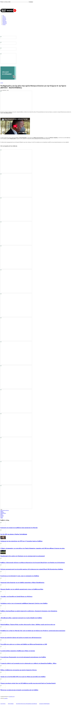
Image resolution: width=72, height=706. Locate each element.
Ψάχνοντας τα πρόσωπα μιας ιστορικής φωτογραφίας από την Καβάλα (19, 690)
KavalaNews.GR (11, 696)
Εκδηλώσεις (5, 23)
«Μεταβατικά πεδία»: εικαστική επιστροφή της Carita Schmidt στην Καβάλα (21, 617)
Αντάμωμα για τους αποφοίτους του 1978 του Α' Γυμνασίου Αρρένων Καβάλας (21, 541)
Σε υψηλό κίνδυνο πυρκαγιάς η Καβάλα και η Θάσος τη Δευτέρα (17, 650)
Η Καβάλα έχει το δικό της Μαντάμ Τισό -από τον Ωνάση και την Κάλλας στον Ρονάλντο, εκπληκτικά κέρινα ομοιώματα (32, 630)
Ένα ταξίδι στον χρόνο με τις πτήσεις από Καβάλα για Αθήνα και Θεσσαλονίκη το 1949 (23, 644)
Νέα (3, 15)
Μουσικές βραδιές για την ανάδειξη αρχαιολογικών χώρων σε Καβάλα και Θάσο (21, 589)
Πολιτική (4, 20)
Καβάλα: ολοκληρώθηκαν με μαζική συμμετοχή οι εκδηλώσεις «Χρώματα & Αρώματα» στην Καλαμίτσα (28, 611)
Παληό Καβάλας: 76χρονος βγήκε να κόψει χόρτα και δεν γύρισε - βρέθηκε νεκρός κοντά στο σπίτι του (27, 624)
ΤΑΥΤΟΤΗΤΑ (2, 703)
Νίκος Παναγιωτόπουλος (4, 510)
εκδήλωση (2, 512)
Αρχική (1, 82)
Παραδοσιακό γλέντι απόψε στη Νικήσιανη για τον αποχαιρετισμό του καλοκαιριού (22, 556)
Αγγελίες (4, 24)
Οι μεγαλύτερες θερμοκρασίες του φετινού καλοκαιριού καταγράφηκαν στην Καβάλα (23, 657)
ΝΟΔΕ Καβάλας (3, 513)
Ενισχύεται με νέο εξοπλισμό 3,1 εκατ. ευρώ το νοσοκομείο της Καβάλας (19, 576)
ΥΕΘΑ (1, 517)
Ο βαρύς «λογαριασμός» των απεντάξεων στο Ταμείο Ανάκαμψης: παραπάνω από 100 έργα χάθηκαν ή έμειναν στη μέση (32, 548)
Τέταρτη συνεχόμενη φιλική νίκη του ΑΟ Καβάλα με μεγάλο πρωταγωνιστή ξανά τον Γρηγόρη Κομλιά (28, 683)
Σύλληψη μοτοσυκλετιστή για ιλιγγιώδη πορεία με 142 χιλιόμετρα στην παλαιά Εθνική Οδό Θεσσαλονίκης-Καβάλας (31, 569)
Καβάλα (1, 511)
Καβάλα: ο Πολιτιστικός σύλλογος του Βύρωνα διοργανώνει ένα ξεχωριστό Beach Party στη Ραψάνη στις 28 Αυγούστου (32, 562)
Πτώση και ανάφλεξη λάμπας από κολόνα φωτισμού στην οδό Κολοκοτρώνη (20, 637)
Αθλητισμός (5, 22)
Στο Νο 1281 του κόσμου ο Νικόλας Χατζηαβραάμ (13, 534)
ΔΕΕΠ (1, 514)
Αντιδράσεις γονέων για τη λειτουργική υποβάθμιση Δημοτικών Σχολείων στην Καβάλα (23, 603)
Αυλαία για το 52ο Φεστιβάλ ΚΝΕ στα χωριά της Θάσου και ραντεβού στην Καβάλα (22, 676)
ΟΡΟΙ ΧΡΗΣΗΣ (10, 703)
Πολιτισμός (4, 21)
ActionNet (5, 698)
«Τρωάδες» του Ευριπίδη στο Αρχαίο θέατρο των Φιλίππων (16, 596)
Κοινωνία (4, 17)
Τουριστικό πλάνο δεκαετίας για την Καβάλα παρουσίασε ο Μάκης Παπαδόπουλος (22, 582)
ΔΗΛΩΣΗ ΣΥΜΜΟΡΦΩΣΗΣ (44, 703)
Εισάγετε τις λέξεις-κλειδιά (5, 1)
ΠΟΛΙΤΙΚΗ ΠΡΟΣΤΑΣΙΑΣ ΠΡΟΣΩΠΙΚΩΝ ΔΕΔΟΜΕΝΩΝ (26, 703)
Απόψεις (4, 16)
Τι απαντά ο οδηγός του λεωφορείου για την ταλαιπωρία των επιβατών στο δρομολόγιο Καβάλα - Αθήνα (28, 663)
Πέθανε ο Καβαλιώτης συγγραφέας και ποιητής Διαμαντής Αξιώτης (18, 670)
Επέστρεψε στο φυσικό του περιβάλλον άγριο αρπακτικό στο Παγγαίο (19, 527)
